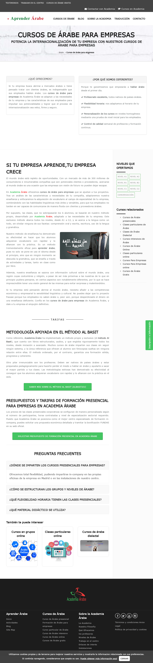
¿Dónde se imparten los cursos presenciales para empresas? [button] (57, 465)
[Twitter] (123, 615)
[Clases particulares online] (57, 550)
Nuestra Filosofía (87, 626)
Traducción (122, 18)
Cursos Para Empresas (134, 260)
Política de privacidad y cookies (131, 629)
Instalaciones (85, 648)
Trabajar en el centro (32, 3)
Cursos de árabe (64, 18)
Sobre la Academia (99, 18)
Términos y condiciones (127, 622)
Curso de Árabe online (54, 637)
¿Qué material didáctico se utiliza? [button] (37, 509)
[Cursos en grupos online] (21, 550)
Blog (81, 18)
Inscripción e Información (149, 335)
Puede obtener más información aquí (98, 658)
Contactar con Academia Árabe (101, 9)
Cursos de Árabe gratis (54, 640)
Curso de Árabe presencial (56, 619)
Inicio (61, 52)
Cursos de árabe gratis (58, 3)
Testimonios (12, 3)
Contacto (139, 18)
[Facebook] (117, 615)
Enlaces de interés (88, 644)
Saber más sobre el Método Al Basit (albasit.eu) (57, 387)
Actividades (12, 622)
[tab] (57, 465)
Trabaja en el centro (89, 641)
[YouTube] (129, 615)
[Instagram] (135, 615)
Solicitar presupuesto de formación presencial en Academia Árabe (57, 436)
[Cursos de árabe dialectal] (93, 545)
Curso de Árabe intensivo (55, 633)
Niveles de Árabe (87, 637)
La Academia (85, 623)
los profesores (86, 634)
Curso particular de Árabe (55, 630)
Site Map (10, 630)
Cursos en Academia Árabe (132, 9)
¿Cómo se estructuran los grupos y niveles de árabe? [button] (51, 489)
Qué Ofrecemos (86, 630)
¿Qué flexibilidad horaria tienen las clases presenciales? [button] (55, 499)
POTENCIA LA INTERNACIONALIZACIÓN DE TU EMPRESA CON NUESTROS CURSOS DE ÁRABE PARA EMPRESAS (76, 43)
